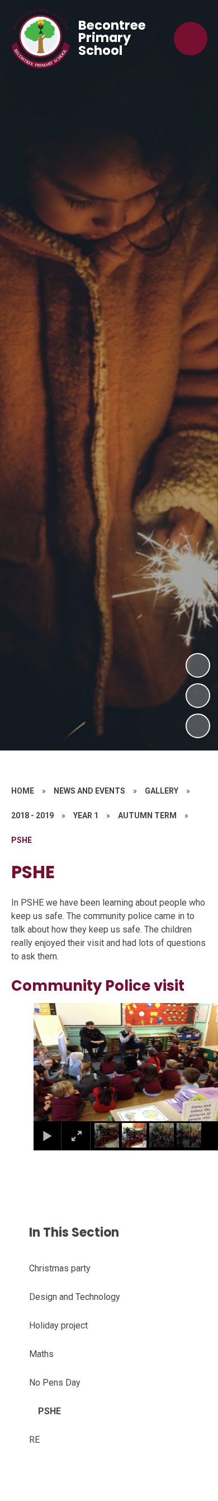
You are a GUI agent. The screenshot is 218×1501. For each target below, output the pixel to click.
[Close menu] (190, 38)
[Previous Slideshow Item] (198, 695)
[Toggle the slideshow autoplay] (198, 726)
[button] (56, 1062)
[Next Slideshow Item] (198, 665)
